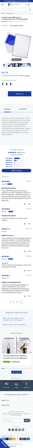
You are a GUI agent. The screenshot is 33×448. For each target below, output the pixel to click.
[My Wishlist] (26, 4)
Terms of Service (12, 446)
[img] (6, 181)
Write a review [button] (16, 171)
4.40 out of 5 (21, 152)
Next (31, 65)
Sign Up (27, 420)
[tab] (7, 110)
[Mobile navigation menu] (2, 4)
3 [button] (16, 302)
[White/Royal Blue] (11, 84)
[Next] (31, 45)
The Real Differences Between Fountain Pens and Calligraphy (15, 357)
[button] (9, 158)
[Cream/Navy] (7, 84)
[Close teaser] (10, 446)
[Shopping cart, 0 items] (29, 4)
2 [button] (13, 302)
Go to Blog (16, 372)
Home (3, 13)
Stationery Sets (10, 13)
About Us (5, 400)
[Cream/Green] (3, 84)
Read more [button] (5, 200)
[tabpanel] (16, 128)
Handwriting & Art (16, 361)
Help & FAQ (5, 405)
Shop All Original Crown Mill (16, 25)
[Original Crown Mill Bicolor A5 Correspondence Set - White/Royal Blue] (5, 66)
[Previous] (1, 45)
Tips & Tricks (6, 361)
